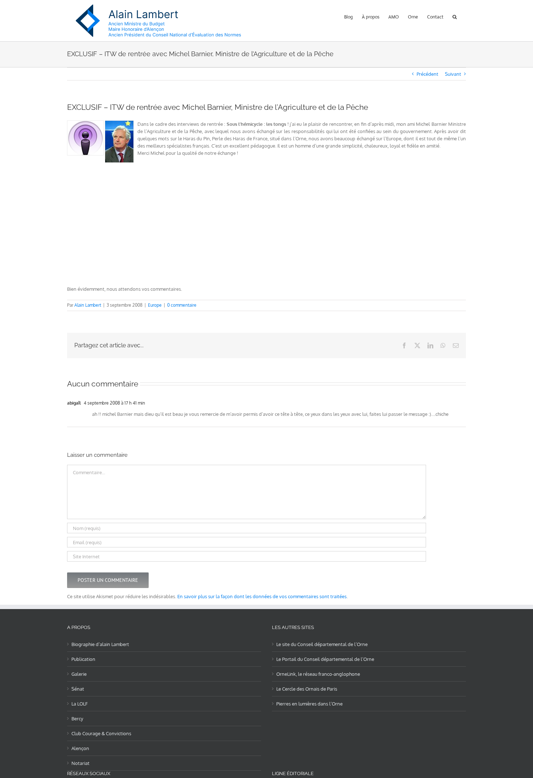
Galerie (79, 674)
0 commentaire (182, 305)
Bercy (77, 718)
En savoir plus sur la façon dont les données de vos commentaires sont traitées (262, 596)
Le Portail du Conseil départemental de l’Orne (325, 659)
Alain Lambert (87, 305)
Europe (155, 305)
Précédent (427, 74)
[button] (455, 16)
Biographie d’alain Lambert (100, 644)
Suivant (453, 74)
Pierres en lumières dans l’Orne (309, 704)
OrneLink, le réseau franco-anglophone (318, 674)
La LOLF (79, 704)
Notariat (80, 763)
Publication (83, 659)
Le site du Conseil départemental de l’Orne (322, 644)
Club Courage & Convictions (101, 733)
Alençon (80, 748)
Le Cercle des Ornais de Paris (306, 689)
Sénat (77, 689)
